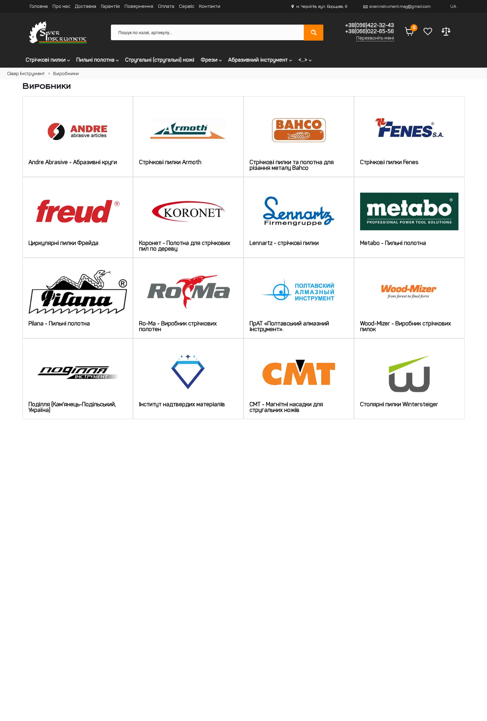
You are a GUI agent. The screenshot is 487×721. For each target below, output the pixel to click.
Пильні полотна (96, 60)
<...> (303, 60)
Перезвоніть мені (375, 38)
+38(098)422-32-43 (369, 25)
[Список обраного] (428, 32)
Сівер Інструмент (26, 73)
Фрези (210, 60)
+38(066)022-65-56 (369, 31)
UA (453, 6)
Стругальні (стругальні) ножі (159, 60)
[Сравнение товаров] (446, 32)
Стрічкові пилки (46, 60)
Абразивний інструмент (258, 60)
